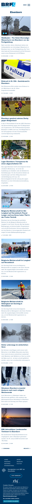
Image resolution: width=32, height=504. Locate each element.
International (9, 465)
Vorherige (6, 448)
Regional (7, 461)
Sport (19, 459)
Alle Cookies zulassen (11, 501)
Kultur (19, 463)
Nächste (26, 448)
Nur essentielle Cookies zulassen (11, 498)
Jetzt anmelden (16, 475)
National (7, 463)
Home (6, 459)
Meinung (20, 461)
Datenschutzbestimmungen (10, 496)
